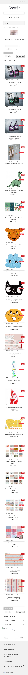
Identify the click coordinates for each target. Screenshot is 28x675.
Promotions (7, 624)
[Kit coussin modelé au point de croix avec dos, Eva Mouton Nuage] (14, 261)
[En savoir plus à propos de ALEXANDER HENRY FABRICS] (16, 638)
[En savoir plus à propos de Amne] (21, 638)
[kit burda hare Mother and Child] (14, 153)
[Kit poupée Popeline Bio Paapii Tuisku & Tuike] (14, 397)
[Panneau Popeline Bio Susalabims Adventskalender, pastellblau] (14, 559)
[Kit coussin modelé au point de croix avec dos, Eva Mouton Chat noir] (14, 288)
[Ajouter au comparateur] (17, 79)
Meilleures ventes (9, 620)
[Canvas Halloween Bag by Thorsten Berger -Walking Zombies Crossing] (14, 99)
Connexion (22, 1)
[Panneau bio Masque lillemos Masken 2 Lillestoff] (14, 451)
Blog (11, 1)
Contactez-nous (16, 1)
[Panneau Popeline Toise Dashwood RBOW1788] (14, 370)
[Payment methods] (9, 672)
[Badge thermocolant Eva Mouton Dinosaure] (14, 180)
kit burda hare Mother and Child (14, 163)
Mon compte (9, 649)
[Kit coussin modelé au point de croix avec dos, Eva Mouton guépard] (14, 234)
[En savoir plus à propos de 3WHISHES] (6, 638)
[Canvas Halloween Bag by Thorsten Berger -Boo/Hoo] (14, 126)
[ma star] (4, 628)
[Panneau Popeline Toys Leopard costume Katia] (14, 424)
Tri (4, 46)
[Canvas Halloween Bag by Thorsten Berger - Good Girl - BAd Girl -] (14, 72)
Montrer (6, 49)
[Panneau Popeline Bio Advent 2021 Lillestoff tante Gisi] (14, 343)
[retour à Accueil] (4, 27)
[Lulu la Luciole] (14, 7)
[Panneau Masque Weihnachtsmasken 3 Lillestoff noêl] (14, 505)
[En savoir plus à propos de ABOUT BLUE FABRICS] (11, 638)
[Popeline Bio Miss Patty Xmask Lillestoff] (14, 532)
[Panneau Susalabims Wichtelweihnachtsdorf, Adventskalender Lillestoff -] (14, 587)
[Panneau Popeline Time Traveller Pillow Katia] (14, 207)
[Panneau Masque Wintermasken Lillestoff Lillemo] (14, 478)
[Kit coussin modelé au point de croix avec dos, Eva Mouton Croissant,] (14, 316)
